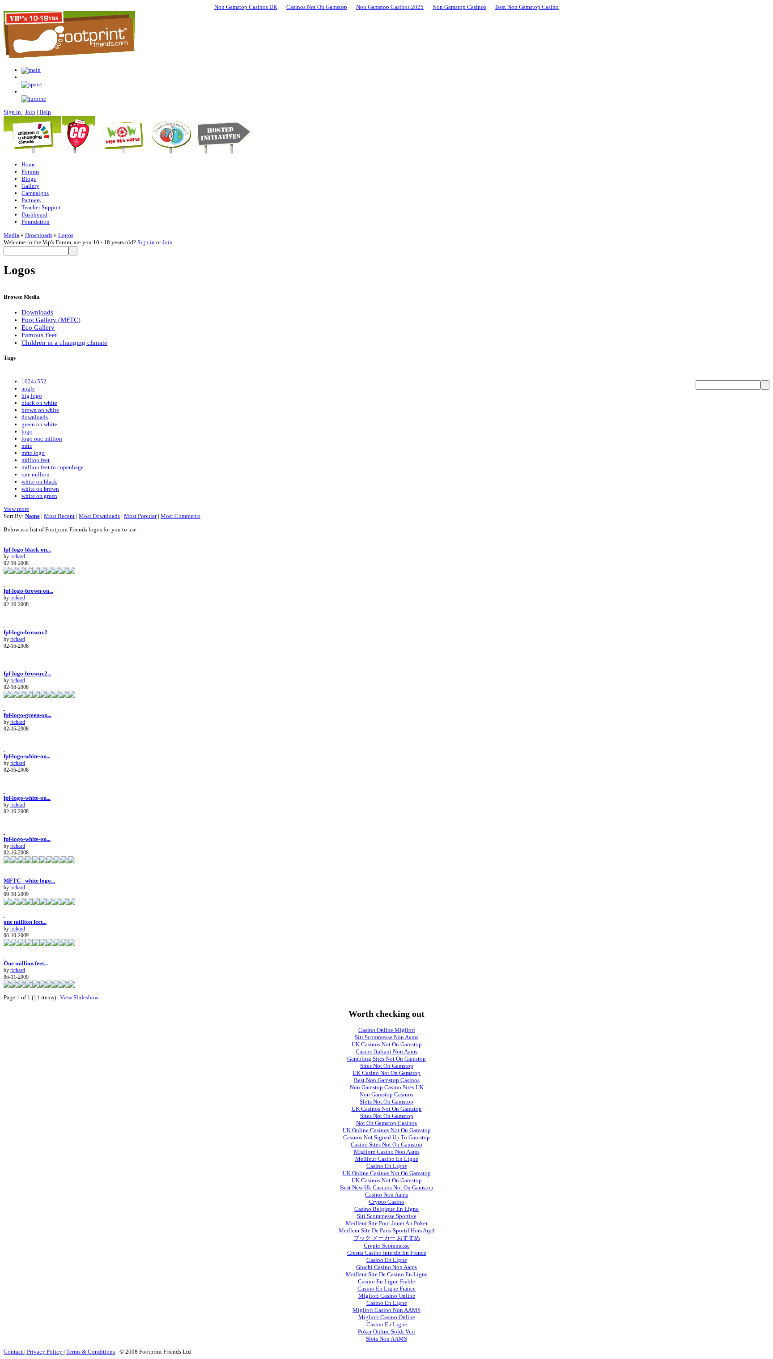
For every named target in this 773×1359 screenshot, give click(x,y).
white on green (39, 496)
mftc (26, 445)
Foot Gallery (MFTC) (51, 319)
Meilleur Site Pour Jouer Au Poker (387, 1223)
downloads (34, 417)
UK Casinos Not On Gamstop (387, 1044)
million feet (35, 460)
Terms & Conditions (90, 1351)
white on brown (40, 488)
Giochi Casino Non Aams (386, 1267)
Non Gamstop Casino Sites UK (387, 1087)
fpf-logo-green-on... (27, 715)
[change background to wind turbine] (33, 98)
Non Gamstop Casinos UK (245, 7)
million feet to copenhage (52, 467)
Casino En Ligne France (386, 1288)
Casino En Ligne (386, 1166)
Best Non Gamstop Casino (527, 7)
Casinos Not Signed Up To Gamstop (386, 1137)
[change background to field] (31, 70)
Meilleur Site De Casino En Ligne (387, 1274)
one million (35, 474)
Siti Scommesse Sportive (386, 1216)
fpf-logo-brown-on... (28, 590)
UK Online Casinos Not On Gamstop (387, 1130)
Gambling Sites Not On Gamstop (386, 1058)
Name (32, 516)
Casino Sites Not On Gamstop (386, 1144)
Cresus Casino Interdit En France (386, 1252)
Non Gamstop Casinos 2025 (390, 7)
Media (11, 235)
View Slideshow (79, 997)
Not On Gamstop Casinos (386, 1123)
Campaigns (35, 193)
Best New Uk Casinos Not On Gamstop (386, 1187)
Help (45, 112)
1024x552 (34, 381)
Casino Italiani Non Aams (386, 1051)
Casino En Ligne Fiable (386, 1281)
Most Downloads (99, 516)
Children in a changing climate (64, 342)
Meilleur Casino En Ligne (386, 1158)
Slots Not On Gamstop (386, 1101)
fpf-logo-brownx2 (25, 632)
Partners (31, 200)
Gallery (30, 186)
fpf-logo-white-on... (27, 756)
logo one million (41, 438)
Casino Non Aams (386, 1194)
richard (17, 556)
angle (28, 388)
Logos (65, 235)
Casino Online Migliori (386, 1030)
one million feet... (25, 921)
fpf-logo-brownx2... (27, 673)
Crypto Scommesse (387, 1245)
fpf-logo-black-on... (27, 549)
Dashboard (34, 214)
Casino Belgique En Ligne (386, 1209)
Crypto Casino (386, 1201)
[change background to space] (31, 84)
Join (30, 112)
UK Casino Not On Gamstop (386, 1073)
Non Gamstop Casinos (459, 7)
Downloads (38, 235)
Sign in (13, 112)
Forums (30, 171)
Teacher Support (41, 207)
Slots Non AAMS (386, 1338)
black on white (39, 402)
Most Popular (140, 516)
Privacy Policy (44, 1351)
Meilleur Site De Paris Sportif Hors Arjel (387, 1230)
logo (27, 431)
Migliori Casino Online (386, 1295)
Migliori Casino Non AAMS (386, 1310)
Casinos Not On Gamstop (316, 7)
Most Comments (180, 516)
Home (28, 164)
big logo (31, 395)
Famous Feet (39, 335)
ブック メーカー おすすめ (386, 1238)
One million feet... (26, 963)
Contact (14, 1351)
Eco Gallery (38, 327)
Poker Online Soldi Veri (386, 1331)
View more (16, 508)
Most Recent (59, 516)
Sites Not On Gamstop (386, 1065)
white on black (39, 481)
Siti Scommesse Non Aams (386, 1037)
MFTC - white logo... (29, 880)
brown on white (40, 410)
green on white (39, 424)
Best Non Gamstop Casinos (387, 1080)
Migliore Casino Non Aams (387, 1151)
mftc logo (33, 453)
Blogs (28, 178)
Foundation (35, 221)
